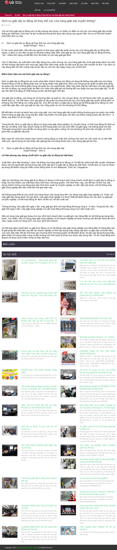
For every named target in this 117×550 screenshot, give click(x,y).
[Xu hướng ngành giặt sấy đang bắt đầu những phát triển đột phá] (68, 463)
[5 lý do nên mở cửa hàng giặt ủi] (68, 483)
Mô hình (105, 3)
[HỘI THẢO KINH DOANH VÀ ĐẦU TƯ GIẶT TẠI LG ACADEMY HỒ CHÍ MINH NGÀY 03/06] (10, 390)
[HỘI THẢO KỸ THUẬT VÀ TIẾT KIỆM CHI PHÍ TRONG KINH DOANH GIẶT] (68, 391)
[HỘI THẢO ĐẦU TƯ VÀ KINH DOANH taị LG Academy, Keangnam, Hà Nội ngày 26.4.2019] (68, 409)
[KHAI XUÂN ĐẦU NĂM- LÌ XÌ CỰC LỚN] (68, 325)
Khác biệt (51, 3)
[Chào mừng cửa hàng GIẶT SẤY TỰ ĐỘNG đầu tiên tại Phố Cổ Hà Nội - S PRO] (10, 328)
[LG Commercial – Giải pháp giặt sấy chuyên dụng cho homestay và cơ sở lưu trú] (10, 269)
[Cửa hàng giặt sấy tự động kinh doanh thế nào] (10, 483)
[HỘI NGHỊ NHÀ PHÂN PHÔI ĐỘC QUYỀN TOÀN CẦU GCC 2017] (68, 510)
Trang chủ (39, 3)
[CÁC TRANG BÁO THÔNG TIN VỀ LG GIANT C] (68, 530)
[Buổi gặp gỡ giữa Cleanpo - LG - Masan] (68, 342)
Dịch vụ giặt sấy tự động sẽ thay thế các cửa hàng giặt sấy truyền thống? (49, 15)
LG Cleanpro (49, 10)
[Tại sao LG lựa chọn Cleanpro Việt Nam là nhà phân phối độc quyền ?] (68, 496)
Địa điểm (62, 3)
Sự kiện (84, 3)
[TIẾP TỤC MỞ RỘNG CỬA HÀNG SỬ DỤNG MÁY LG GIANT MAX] (68, 304)
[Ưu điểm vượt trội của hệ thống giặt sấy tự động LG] (68, 431)
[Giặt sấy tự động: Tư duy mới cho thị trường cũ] (10, 430)
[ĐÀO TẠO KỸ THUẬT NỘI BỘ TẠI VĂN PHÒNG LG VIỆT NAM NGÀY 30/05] (10, 410)
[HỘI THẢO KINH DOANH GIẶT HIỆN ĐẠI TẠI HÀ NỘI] (10, 450)
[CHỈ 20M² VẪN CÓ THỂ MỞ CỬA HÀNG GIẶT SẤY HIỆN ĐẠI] (68, 265)
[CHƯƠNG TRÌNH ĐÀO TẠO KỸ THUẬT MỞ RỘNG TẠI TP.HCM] (10, 532)
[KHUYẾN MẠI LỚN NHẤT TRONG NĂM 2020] (10, 374)
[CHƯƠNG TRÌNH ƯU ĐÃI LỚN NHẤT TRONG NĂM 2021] (68, 358)
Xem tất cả (110, 254)
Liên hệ (37, 10)
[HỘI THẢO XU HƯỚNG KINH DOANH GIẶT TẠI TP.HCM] (68, 450)
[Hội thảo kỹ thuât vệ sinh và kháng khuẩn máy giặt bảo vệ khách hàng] (68, 374)
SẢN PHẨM (73, 3)
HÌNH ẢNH (95, 3)
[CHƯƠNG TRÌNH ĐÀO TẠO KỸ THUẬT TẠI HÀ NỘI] (10, 511)
